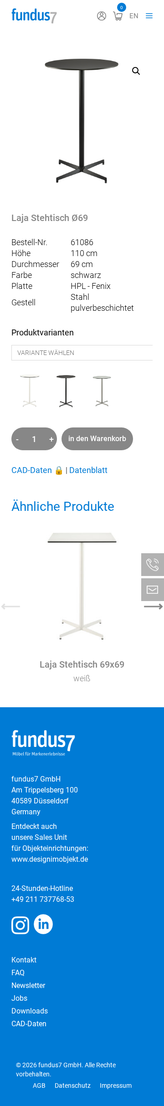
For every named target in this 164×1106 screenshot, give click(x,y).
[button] (136, 71)
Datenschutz (73, 1085)
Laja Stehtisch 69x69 (82, 664)
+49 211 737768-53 (42, 899)
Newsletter (28, 985)
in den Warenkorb (97, 438)
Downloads (29, 1011)
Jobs (19, 998)
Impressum (116, 1085)
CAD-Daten (37, 470)
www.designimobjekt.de (49, 859)
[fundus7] (34, 16)
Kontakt (23, 960)
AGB (39, 1085)
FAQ (18, 972)
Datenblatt (88, 470)
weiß (82, 678)
